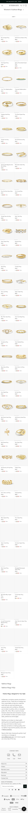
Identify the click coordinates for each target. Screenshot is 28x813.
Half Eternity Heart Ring (20, 417)
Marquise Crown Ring (5, 672)
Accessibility (15, 809)
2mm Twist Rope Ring (19, 316)
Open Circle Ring (5, 543)
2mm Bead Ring (4, 392)
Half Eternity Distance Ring (21, 37)
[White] (1, 41)
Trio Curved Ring (18, 191)
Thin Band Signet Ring (20, 114)
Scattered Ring (18, 492)
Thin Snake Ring (18, 517)
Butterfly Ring (18, 241)
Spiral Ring (3, 266)
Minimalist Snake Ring (20, 164)
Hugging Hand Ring (5, 114)
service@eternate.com (8, 737)
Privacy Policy (9, 809)
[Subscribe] (25, 786)
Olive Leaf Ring (4, 291)
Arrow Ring (3, 647)
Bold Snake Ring (4, 442)
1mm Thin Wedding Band (6, 89)
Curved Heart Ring (19, 594)
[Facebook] (9, 789)
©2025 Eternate (14, 807)
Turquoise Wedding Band (20, 89)
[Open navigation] (2, 5)
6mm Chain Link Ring (5, 492)
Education (4, 772)
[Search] (21, 5)
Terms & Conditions (3, 809)
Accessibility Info (21, 809)
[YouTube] (18, 789)
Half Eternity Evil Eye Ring (7, 467)
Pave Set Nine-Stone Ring (6, 191)
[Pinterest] (15, 789)
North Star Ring (18, 216)
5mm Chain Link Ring (19, 367)
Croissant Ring (18, 266)
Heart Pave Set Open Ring (21, 621)
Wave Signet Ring (5, 517)
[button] (24, 809)
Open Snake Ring (19, 291)
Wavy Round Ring (5, 367)
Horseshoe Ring (4, 342)
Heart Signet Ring (5, 241)
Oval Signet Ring (4, 62)
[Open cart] (26, 5)
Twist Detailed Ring (19, 342)
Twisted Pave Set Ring (6, 216)
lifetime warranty (7, 729)
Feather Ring (18, 467)
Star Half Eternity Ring (20, 139)
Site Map (26, 809)
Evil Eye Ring (18, 392)
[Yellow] (2, 41)
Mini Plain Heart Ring (5, 316)
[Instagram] (12, 789)
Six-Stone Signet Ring (20, 543)
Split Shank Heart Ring (6, 417)
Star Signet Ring (18, 442)
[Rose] (4, 41)
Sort (13, 16)
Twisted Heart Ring (19, 647)
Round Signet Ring (5, 37)
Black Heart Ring (4, 568)
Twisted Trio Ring (4, 139)
